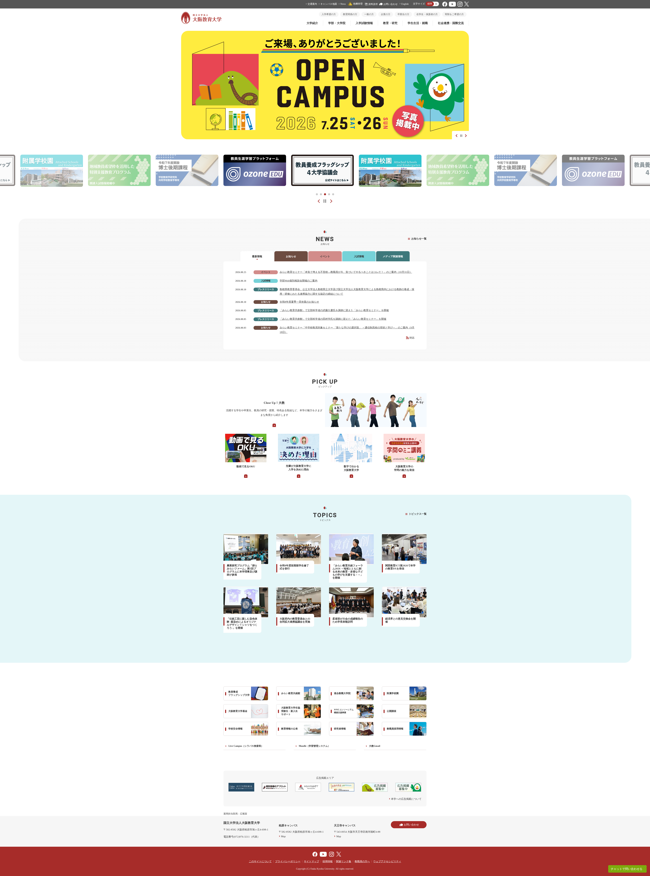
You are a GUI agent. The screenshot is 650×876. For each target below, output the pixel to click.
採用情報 (327, 861)
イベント (325, 256)
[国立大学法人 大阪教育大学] (201, 23)
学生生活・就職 (418, 23)
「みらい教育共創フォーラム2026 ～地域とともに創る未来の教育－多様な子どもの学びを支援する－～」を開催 (347, 571)
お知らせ (291, 256)
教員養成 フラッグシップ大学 (239, 693)
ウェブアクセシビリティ (387, 861)
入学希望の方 (329, 14)
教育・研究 (390, 23)
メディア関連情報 (393, 256)
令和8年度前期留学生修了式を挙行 (294, 567)
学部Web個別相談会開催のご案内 (298, 280)
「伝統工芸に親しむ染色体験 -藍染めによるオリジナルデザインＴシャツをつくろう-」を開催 (242, 623)
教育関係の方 (350, 14)
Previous (456, 135)
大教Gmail (374, 746)
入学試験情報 (364, 23)
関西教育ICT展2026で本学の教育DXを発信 (400, 567)
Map (283, 836)
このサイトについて (260, 861)
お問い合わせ (390, 4)
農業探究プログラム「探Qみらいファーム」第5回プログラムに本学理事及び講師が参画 (242, 570)
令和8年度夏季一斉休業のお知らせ (299, 301)
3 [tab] (325, 194)
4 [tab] (329, 194)
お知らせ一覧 (419, 238)
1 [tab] (317, 194)
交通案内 (312, 4)
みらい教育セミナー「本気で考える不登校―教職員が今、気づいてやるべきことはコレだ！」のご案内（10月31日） (346, 272)
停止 (461, 135)
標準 (429, 4)
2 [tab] (321, 194)
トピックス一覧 (418, 514)
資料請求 (373, 4)
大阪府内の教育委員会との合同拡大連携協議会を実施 (295, 620)
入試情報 (359, 256)
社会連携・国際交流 (451, 23)
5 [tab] (333, 194)
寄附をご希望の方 (454, 14)
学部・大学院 (336, 23)
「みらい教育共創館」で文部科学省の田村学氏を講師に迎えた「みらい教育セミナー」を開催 (333, 319)
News (343, 4)
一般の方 (369, 14)
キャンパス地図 (328, 4)
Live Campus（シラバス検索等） (246, 746)
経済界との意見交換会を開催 (400, 620)
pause (325, 201)
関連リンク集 (343, 861)
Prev (316, 201)
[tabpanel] (254, 171)
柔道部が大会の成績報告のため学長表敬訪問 (347, 620)
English (405, 4)
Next (464, 135)
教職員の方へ (362, 861)
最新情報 (257, 256)
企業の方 (385, 14)
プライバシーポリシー (287, 861)
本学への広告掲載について (406, 799)
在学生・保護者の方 (427, 14)
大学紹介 (312, 23)
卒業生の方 (403, 14)
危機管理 (358, 4)
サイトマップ (311, 861)
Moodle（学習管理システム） (314, 746)
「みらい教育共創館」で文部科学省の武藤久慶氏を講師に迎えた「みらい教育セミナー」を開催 (334, 310)
